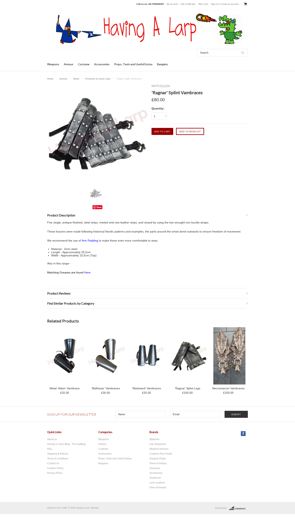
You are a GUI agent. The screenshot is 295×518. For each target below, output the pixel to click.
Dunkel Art (155, 477)
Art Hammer (156, 473)
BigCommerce (238, 508)
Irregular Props (158, 458)
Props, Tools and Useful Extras (133, 64)
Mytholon (155, 439)
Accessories (102, 64)
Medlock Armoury (159, 449)
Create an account (230, 4)
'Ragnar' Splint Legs (187, 388)
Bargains (162, 64)
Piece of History (158, 463)
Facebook (243, 433)
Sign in (214, 4)
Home (50, 78)
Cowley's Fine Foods (161, 453)
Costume (84, 64)
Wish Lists (203, 4)
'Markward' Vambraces (146, 388)
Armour (68, 64)
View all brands (158, 487)
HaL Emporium (158, 444)
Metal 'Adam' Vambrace (65, 388)
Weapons (53, 64)
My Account (172, 4)
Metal (76, 78)
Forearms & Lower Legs (97, 78)
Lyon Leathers (157, 482)
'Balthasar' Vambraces (106, 388)
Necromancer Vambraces (228, 388)
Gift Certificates (188, 4)
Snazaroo (155, 468)
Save (99, 207)
